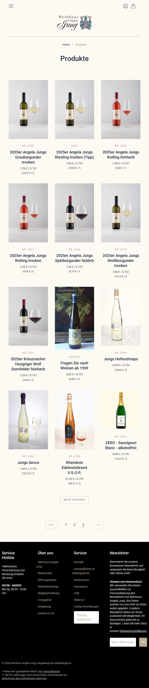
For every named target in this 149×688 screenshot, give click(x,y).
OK (143, 642)
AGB (76, 593)
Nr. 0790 (75, 456)
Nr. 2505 (28, 146)
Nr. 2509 (121, 146)
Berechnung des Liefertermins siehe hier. (24, 678)
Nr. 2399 (121, 353)
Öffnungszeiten (47, 579)
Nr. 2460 (28, 456)
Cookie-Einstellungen (86, 606)
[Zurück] (51, 525)
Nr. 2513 (121, 249)
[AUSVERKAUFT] (74, 349)
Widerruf (79, 599)
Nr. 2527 (28, 249)
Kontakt (79, 562)
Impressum (80, 586)
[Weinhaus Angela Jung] (74, 22)
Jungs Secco (28, 462)
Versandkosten (51, 671)
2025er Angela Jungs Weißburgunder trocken (121, 260)
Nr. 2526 (75, 249)
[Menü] (11, 6)
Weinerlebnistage (48, 586)
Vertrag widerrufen (84, 617)
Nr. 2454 (121, 436)
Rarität (74, 357)
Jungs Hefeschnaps (121, 359)
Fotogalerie (44, 599)
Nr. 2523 (28, 353)
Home (66, 44)
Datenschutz (81, 579)
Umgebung (44, 606)
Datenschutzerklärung (133, 631)
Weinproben (45, 573)
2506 (74, 146)
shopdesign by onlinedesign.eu (54, 663)
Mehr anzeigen (74, 499)
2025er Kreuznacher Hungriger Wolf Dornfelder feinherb (28, 364)
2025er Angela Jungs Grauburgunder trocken (28, 157)
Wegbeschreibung (48, 593)
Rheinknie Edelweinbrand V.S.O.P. (74, 467)
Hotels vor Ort (46, 613)
